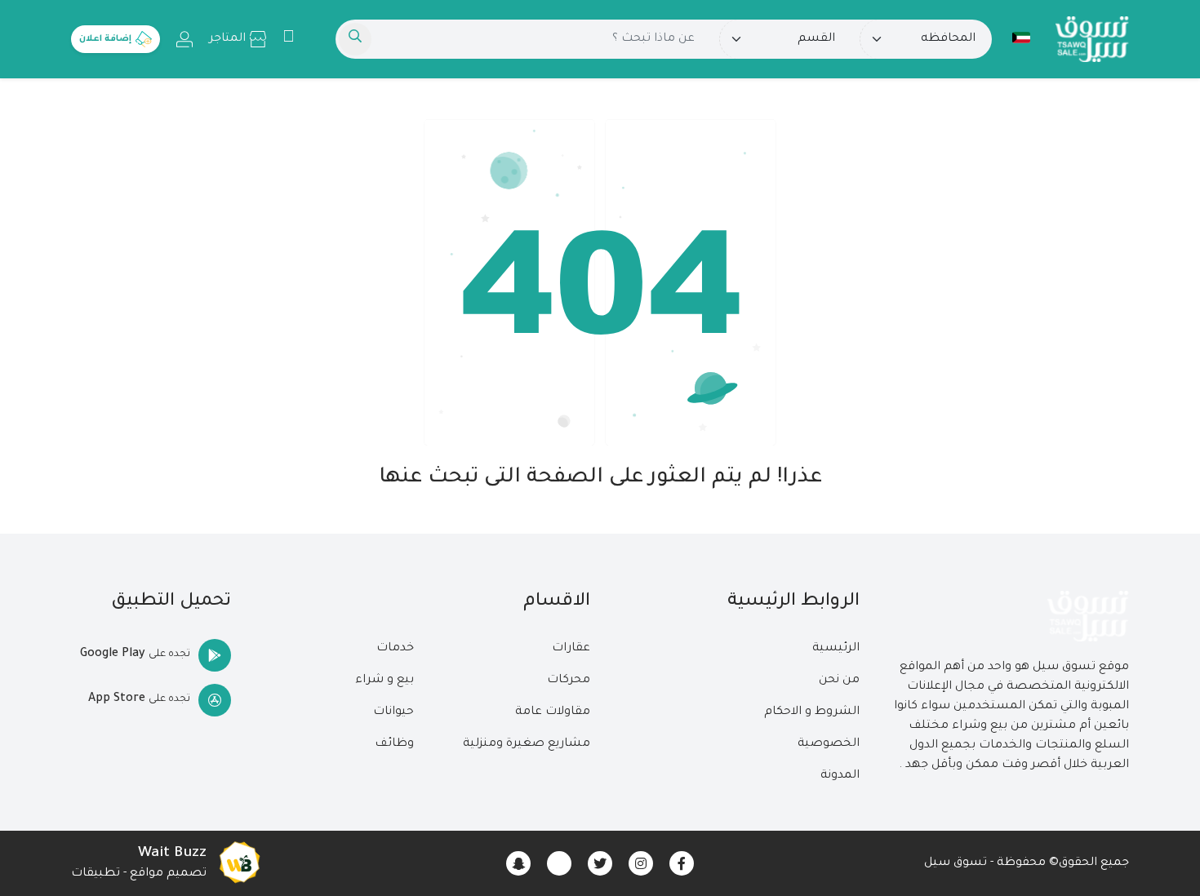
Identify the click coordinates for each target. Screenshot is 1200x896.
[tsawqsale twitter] (600, 863)
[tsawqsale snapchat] (518, 863)
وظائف (394, 744)
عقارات (571, 648)
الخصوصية (829, 744)
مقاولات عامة (552, 712)
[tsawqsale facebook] (681, 863)
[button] (1021, 37)
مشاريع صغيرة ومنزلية (526, 744)
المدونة (840, 776)
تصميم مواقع (168, 873)
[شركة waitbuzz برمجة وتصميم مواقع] (239, 863)
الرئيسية (836, 648)
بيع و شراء (384, 680)
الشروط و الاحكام (812, 712)
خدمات (395, 648)
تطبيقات (95, 873)
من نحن (839, 680)
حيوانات (393, 712)
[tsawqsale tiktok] (559, 863)
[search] (355, 39)
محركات (568, 680)
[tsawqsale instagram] (641, 863)
